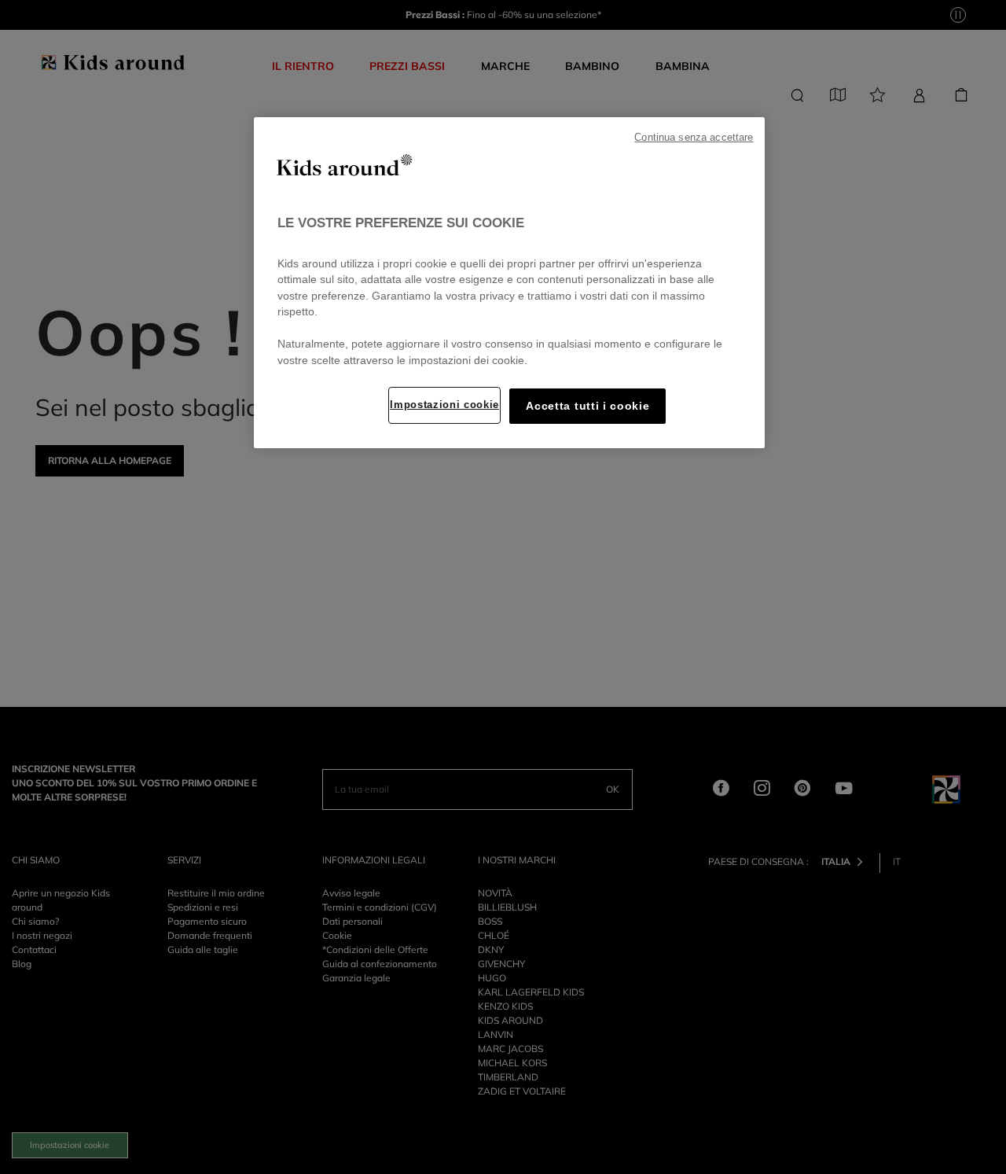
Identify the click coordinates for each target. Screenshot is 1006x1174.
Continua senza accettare (693, 137)
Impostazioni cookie (444, 404)
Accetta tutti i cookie (587, 406)
